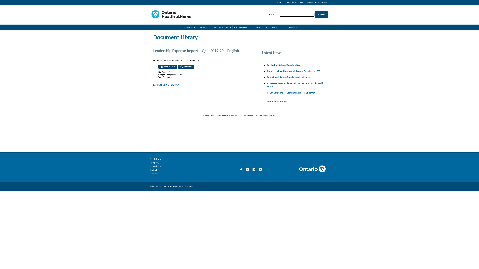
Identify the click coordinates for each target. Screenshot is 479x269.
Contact (153, 170)
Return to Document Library (166, 85)
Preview (188, 67)
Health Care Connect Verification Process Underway (291, 93)
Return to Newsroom (277, 102)
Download (169, 67)
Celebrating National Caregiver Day (283, 65)
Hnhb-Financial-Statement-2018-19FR (260, 116)
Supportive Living (259, 27)
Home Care (204, 27)
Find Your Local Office (286, 2)
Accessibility (155, 167)
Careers (301, 2)
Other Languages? (321, 2)
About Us (276, 27)
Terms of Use (156, 163)
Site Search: (274, 15)
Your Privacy (155, 159)
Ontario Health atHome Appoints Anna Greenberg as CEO (293, 71)
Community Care (221, 27)
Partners (310, 2)
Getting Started (188, 27)
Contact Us (290, 27)
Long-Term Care (240, 27)
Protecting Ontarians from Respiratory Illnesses (289, 77)
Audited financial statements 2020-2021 (220, 116)
